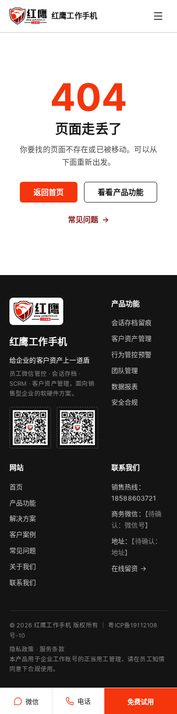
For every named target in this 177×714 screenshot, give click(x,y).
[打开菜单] (158, 16)
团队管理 (124, 370)
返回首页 (49, 192)
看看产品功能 (120, 192)
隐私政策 (21, 649)
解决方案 (22, 518)
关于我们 (22, 566)
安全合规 (124, 402)
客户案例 (22, 534)
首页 (16, 487)
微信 (32, 702)
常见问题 (89, 219)
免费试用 (140, 702)
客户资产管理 (131, 338)
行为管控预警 (131, 354)
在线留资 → (128, 568)
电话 (84, 701)
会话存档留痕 (131, 322)
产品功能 (22, 503)
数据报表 (124, 386)
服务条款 (52, 649)
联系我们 (22, 582)
